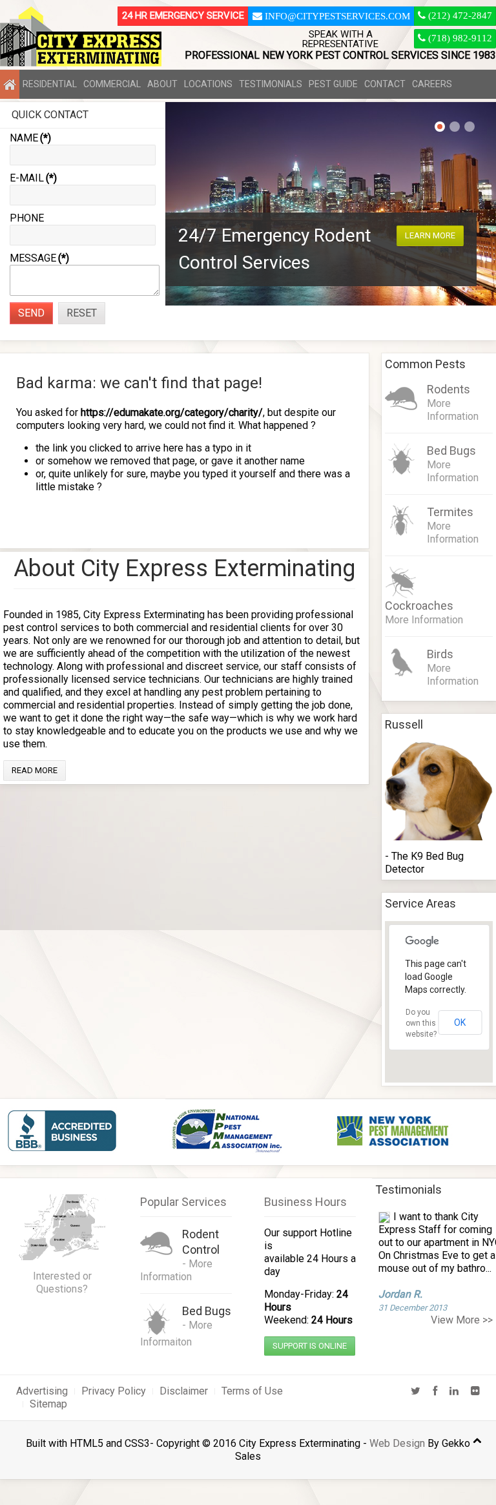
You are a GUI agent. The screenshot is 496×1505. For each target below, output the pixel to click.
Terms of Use (252, 1391)
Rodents (448, 389)
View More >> (462, 1320)
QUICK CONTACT (50, 115)
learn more (430, 235)
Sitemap (48, 1404)
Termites (450, 512)
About (162, 84)
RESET (82, 313)
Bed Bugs (451, 450)
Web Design (397, 1443)
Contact (385, 84)
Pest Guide (333, 84)
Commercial (112, 84)
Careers (432, 84)
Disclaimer (184, 1391)
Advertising (42, 1391)
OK (460, 1022)
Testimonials (270, 84)
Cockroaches (419, 605)
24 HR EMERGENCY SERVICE (183, 15)
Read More (34, 770)
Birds (440, 654)
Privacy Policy (113, 1391)
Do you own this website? (421, 1023)
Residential (50, 84)
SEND (31, 313)
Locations (208, 84)
